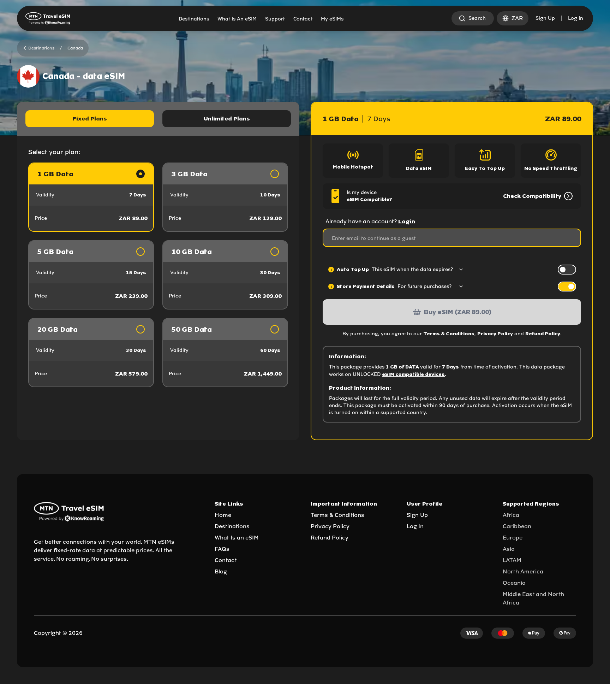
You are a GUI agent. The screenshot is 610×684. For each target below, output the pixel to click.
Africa (511, 515)
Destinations (232, 526)
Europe (512, 537)
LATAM (512, 560)
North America (523, 571)
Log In (575, 18)
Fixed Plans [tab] (90, 118)
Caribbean (517, 526)
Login (406, 221)
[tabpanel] (158, 275)
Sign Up (545, 18)
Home (223, 515)
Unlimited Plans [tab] (227, 118)
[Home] (48, 18)
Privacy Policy (495, 333)
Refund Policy (542, 333)
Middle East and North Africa (533, 598)
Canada (75, 48)
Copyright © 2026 (58, 633)
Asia (509, 549)
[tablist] (158, 119)
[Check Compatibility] (567, 196)
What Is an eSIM (237, 537)
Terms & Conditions (448, 333)
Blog (221, 571)
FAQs (222, 549)
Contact (226, 560)
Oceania (514, 582)
